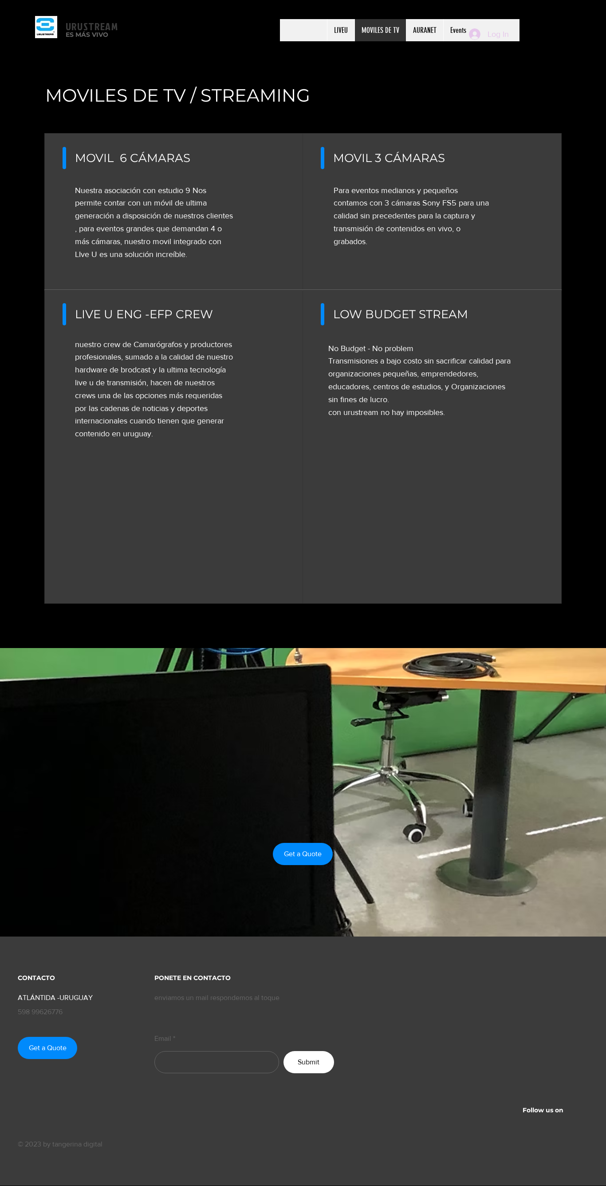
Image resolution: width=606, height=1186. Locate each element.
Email (162, 1038)
